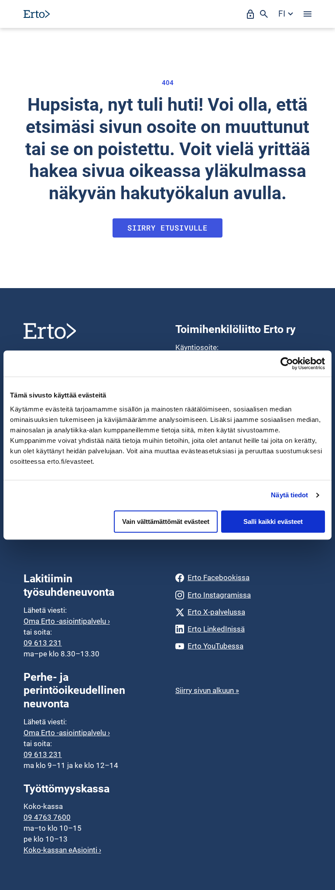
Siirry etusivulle (167, 228)
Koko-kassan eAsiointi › (62, 850)
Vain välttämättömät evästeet (165, 521)
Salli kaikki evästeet (273, 521)
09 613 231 (43, 643)
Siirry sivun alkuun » (207, 690)
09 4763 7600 (47, 817)
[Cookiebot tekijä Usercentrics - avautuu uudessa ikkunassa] (287, 363)
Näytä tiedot (289, 495)
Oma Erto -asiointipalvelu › (67, 621)
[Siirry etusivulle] (37, 14)
